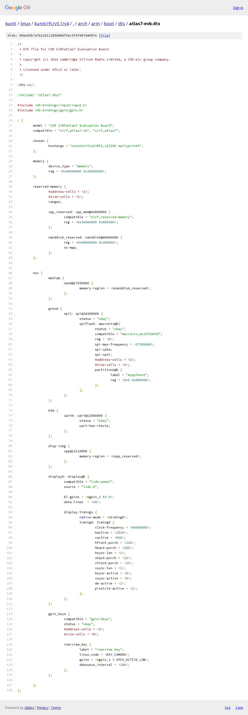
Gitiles (29, 707)
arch (82, 23)
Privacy (42, 707)
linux (25, 23)
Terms (56, 707)
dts (121, 23)
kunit (10, 23)
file (104, 35)
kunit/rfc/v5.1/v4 (51, 23)
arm (95, 23)
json (239, 707)
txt (228, 707)
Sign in (238, 7)
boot (109, 23)
